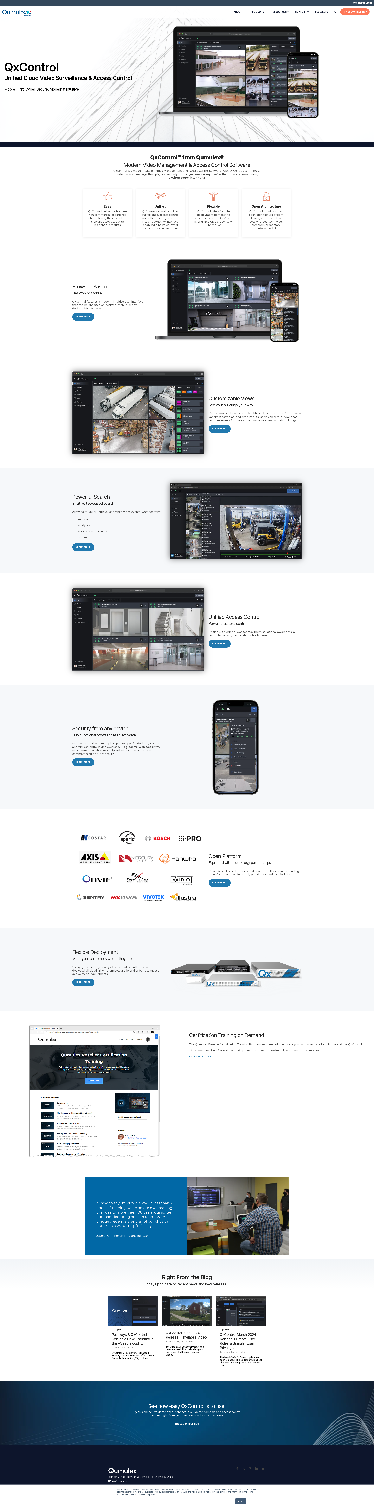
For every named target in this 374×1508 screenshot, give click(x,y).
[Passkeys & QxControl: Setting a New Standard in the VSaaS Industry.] (133, 1311)
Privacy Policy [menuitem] (149, 1477)
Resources (280, 11)
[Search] (335, 11)
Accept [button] (240, 1501)
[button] (237, 1469)
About (238, 11)
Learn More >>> (200, 1056)
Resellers (321, 11)
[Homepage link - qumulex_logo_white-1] (122, 1472)
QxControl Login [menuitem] (362, 2)
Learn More (83, 317)
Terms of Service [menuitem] (116, 1477)
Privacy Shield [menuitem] (165, 1477)
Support (301, 11)
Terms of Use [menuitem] (134, 1477)
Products (257, 11)
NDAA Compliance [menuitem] (118, 1481)
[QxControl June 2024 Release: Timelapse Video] (187, 1311)
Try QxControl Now (354, 12)
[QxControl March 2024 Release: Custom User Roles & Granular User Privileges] (241, 1311)
